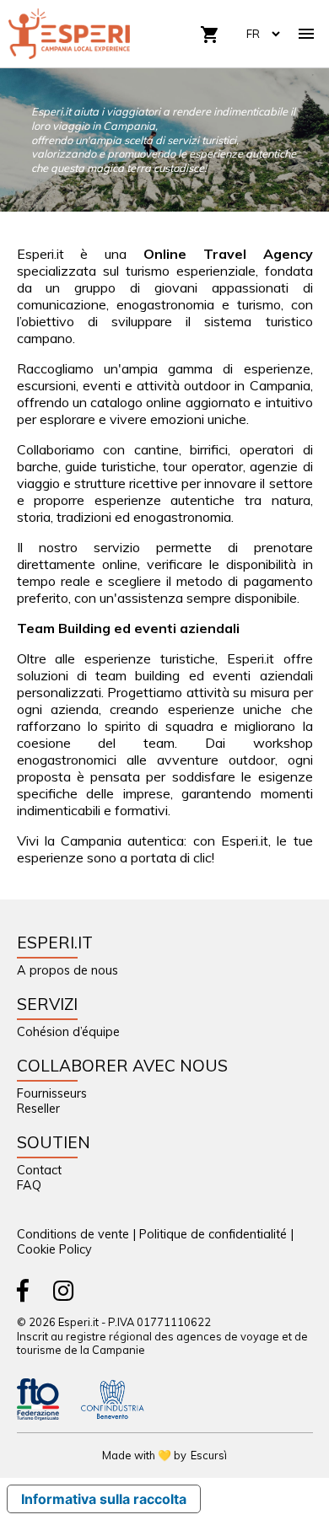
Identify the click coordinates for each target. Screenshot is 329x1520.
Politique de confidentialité (213, 1234)
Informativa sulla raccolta (103, 1498)
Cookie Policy (54, 1249)
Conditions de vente (73, 1234)
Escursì (209, 1455)
